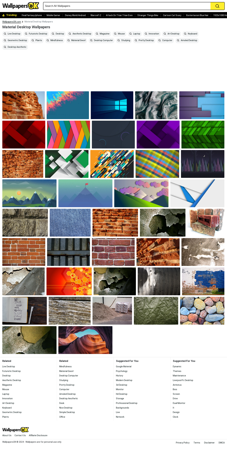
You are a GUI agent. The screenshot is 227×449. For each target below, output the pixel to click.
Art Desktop (173, 34)
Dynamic (177, 366)
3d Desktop (121, 385)
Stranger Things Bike (147, 15)
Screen (176, 394)
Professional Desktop (126, 403)
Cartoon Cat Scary (172, 15)
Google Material (123, 366)
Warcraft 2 (95, 15)
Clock (175, 417)
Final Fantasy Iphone (32, 15)
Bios (175, 389)
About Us (6, 435)
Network (120, 417)
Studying (125, 40)
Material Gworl (78, 40)
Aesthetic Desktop (81, 34)
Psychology (121, 371)
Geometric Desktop (17, 40)
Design (176, 412)
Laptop (136, 34)
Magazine (104, 34)
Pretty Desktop (146, 40)
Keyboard (192, 34)
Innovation (153, 34)
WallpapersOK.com (11, 21)
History (119, 375)
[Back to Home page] (22, 5)
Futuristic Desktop (37, 34)
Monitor (120, 389)
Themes (177, 371)
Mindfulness (56, 40)
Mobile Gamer (53, 15)
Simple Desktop (67, 412)
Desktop (59, 34)
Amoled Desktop (188, 40)
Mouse (121, 34)
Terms (196, 442)
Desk (61, 403)
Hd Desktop (121, 394)
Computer (167, 40)
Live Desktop (13, 34)
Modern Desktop (124, 380)
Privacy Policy (182, 442)
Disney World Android (75, 15)
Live (118, 412)
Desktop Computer (103, 40)
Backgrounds (122, 408)
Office (62, 417)
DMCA (222, 442)
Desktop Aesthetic (16, 47)
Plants (38, 40)
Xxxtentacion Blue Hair (197, 15)
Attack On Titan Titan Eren (119, 15)
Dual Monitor (179, 403)
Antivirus (177, 385)
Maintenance (179, 375)
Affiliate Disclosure (38, 435)
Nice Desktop (65, 408)
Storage (120, 398)
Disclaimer (209, 442)
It (173, 408)
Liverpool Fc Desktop (183, 380)
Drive (175, 398)
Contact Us (20, 435)
